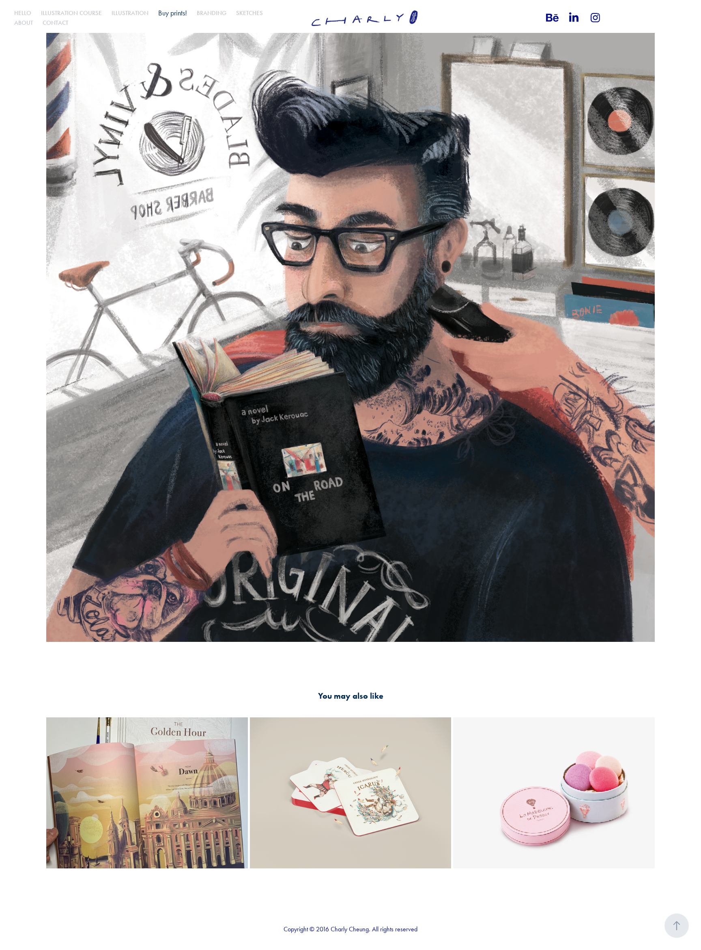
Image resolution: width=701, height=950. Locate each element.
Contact (55, 22)
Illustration (130, 13)
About (23, 22)
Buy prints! (172, 13)
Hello (22, 13)
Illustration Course (71, 13)
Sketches (249, 13)
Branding (211, 13)
